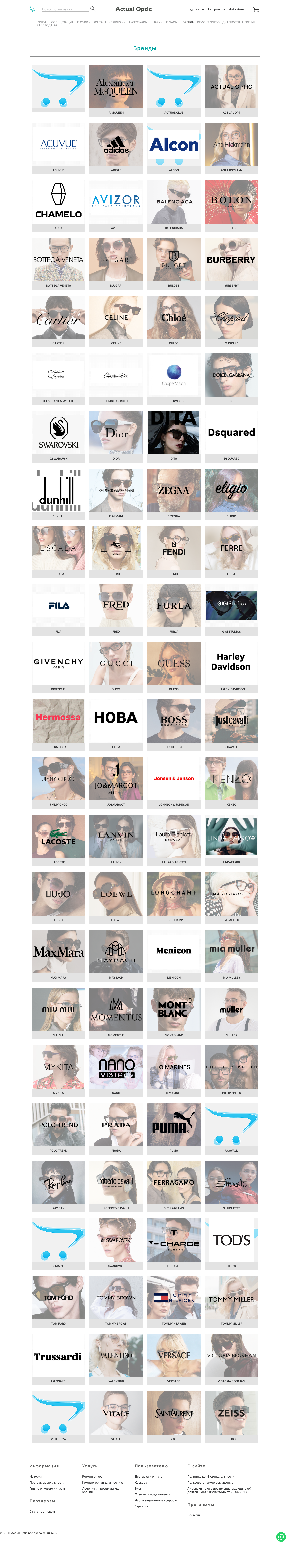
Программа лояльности (47, 1482)
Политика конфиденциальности (210, 1476)
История (36, 1476)
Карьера (141, 1482)
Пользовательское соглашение (210, 1482)
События (194, 1515)
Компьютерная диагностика (103, 1482)
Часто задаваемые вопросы (156, 1500)
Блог (138, 1488)
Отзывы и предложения (152, 1494)
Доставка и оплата (148, 1476)
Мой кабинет (237, 9)
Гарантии (141, 1506)
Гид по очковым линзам (47, 1488)
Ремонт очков (92, 1476)
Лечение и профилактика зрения (101, 1490)
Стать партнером (42, 1511)
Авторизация (216, 9)
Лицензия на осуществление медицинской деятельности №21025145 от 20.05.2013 (219, 1490)
